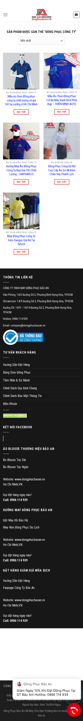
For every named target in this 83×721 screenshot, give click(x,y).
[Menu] (5, 15)
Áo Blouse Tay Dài (14, 460)
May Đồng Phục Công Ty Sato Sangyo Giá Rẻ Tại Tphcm (21, 240)
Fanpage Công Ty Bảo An (19, 588)
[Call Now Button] (73, 712)
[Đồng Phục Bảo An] (41, 15)
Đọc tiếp (21, 112)
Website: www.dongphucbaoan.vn (24, 479)
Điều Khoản (10, 404)
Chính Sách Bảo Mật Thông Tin (22, 396)
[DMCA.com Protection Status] (15, 416)
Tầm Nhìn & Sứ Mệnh (16, 380)
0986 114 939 (19, 500)
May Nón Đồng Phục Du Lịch (21, 527)
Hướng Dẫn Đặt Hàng (16, 365)
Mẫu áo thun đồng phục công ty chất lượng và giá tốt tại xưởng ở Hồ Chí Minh (21, 100)
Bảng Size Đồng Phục (17, 372)
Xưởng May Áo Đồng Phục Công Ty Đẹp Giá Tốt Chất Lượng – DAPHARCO (21, 170)
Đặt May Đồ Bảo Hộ (15, 520)
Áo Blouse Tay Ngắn (15, 467)
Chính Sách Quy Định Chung (20, 388)
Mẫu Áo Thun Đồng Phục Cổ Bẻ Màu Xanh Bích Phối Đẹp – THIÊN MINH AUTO (62, 100)
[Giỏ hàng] (76, 15)
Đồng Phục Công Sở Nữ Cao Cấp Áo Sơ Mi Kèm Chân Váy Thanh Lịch (62, 170)
